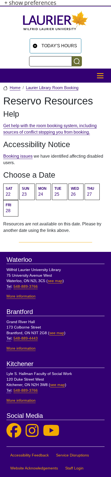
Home (15, 88)
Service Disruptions (72, 455)
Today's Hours (59, 45)
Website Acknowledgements (34, 468)
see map (55, 281)
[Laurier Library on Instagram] (32, 430)
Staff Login (74, 468)
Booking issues (18, 156)
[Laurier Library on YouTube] (51, 430)
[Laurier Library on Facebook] (13, 430)
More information (21, 296)
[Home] (55, 22)
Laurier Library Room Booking (52, 88)
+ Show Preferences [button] (30, 3)
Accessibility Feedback (29, 455)
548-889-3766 (25, 287)
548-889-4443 (25, 338)
